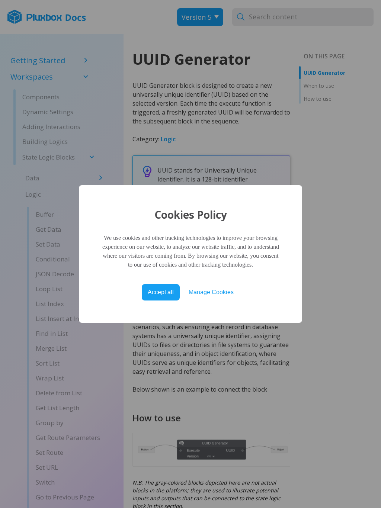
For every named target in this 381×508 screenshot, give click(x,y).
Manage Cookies (211, 292)
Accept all (161, 292)
